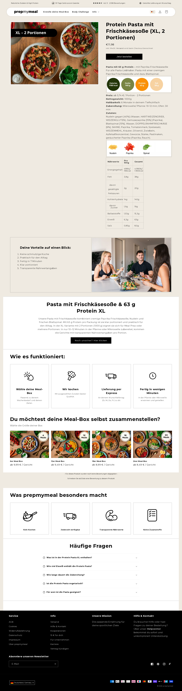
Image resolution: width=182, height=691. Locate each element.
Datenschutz (15, 635)
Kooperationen (58, 631)
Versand (120, 48)
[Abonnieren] (55, 664)
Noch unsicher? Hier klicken (91, 340)
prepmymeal (168, 686)
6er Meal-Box (16, 461)
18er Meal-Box (99, 461)
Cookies (13, 626)
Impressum (14, 640)
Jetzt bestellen (124, 56)
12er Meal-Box (57, 461)
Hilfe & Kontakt (58, 626)
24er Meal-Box (140, 461)
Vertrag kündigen (59, 648)
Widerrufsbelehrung (19, 631)
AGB (11, 622)
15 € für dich (56, 635)
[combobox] (152, 12)
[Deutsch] (151, 12)
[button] (95, 12)
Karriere (54, 644)
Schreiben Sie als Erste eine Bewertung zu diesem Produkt (91, 478)
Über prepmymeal (18, 644)
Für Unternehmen (59, 640)
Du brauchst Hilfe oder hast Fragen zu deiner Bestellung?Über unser (151, 625)
